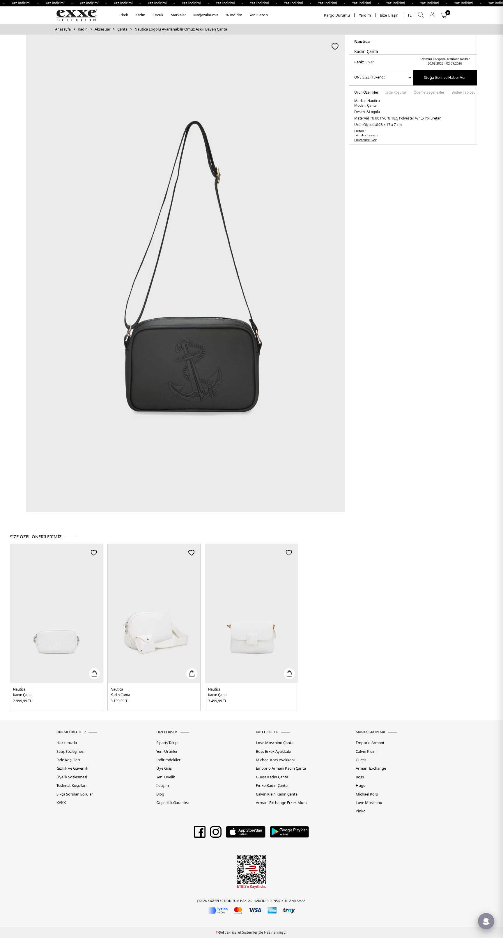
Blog (160, 794)
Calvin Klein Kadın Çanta (276, 794)
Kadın (140, 14)
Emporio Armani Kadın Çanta (281, 768)
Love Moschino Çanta (274, 742)
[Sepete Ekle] (94, 673)
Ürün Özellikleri (366, 93)
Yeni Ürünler (167, 751)
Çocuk (158, 14)
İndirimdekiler (168, 759)
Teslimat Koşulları (71, 785)
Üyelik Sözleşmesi (71, 777)
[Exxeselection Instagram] (216, 834)
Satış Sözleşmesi (70, 751)
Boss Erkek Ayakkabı (273, 751)
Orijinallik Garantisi (172, 802)
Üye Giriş (164, 768)
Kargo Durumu (337, 15)
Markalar (178, 14)
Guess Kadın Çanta (272, 777)
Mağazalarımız (205, 14)
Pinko (361, 811)
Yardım (365, 15)
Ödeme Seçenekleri (429, 93)
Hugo (361, 785)
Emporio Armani (370, 742)
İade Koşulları (396, 93)
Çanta (122, 29)
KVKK (61, 802)
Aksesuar (102, 29)
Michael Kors (367, 794)
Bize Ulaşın (389, 15)
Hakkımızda (66, 742)
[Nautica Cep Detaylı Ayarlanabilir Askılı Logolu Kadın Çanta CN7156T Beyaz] (154, 613)
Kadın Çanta (23, 694)
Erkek (123, 14)
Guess (361, 759)
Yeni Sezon (258, 14)
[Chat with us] (486, 921)
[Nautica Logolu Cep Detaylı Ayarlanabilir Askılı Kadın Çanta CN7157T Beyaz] (56, 613)
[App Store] (245, 834)
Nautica (362, 41)
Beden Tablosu (463, 93)
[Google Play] (289, 834)
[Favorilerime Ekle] (94, 552)
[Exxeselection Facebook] (200, 834)
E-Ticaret (234, 932)
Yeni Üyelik (165, 777)
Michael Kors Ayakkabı (275, 759)
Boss (360, 777)
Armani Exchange (371, 768)
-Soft (221, 932)
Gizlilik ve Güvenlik (72, 768)
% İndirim (234, 14)
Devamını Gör (365, 140)
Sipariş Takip (167, 742)
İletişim (162, 785)
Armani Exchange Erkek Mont (281, 802)
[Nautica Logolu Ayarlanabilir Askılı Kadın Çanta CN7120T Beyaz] (251, 613)
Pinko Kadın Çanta (272, 785)
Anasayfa (63, 29)
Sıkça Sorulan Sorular (74, 794)
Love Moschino (369, 802)
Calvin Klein (366, 751)
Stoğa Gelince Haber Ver (445, 77)
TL (410, 15)
